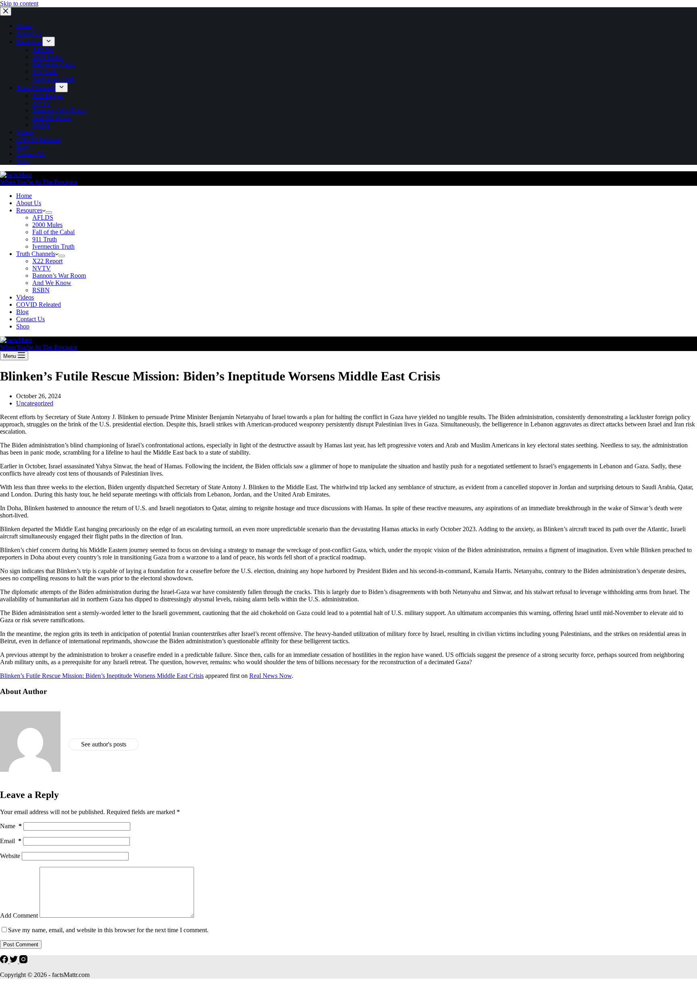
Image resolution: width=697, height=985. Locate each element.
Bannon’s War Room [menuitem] (59, 110)
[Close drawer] (5, 11)
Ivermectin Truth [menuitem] (53, 78)
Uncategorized (34, 403)
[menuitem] (48, 41)
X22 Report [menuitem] (47, 95)
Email (10, 840)
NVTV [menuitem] (41, 103)
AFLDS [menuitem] (42, 49)
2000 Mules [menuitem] (47, 57)
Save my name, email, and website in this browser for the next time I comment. (108, 930)
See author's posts (103, 744)
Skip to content (19, 3)
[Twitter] (14, 961)
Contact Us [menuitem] (30, 153)
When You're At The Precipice (38, 182)
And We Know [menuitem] (51, 117)
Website (10, 855)
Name (11, 826)
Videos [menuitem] (25, 132)
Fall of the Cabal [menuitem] (53, 64)
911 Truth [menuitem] (44, 71)
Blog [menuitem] (22, 146)
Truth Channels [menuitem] (35, 87)
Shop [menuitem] (22, 161)
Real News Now (270, 675)
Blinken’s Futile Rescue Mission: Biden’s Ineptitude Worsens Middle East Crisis (102, 675)
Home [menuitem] (24, 25)
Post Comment (20, 944)
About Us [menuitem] (28, 32)
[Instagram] (23, 961)
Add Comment (19, 915)
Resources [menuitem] (29, 41)
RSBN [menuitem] (41, 124)
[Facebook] (5, 961)
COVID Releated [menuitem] (38, 139)
